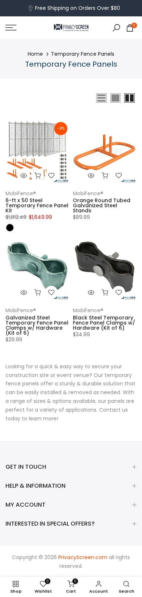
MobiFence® (20, 193)
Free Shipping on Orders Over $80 (77, 8)
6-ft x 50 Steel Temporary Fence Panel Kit (36, 205)
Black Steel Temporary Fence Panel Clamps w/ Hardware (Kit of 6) (104, 322)
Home (35, 54)
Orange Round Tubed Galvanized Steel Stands (101, 205)
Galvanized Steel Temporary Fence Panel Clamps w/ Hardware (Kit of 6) (36, 325)
